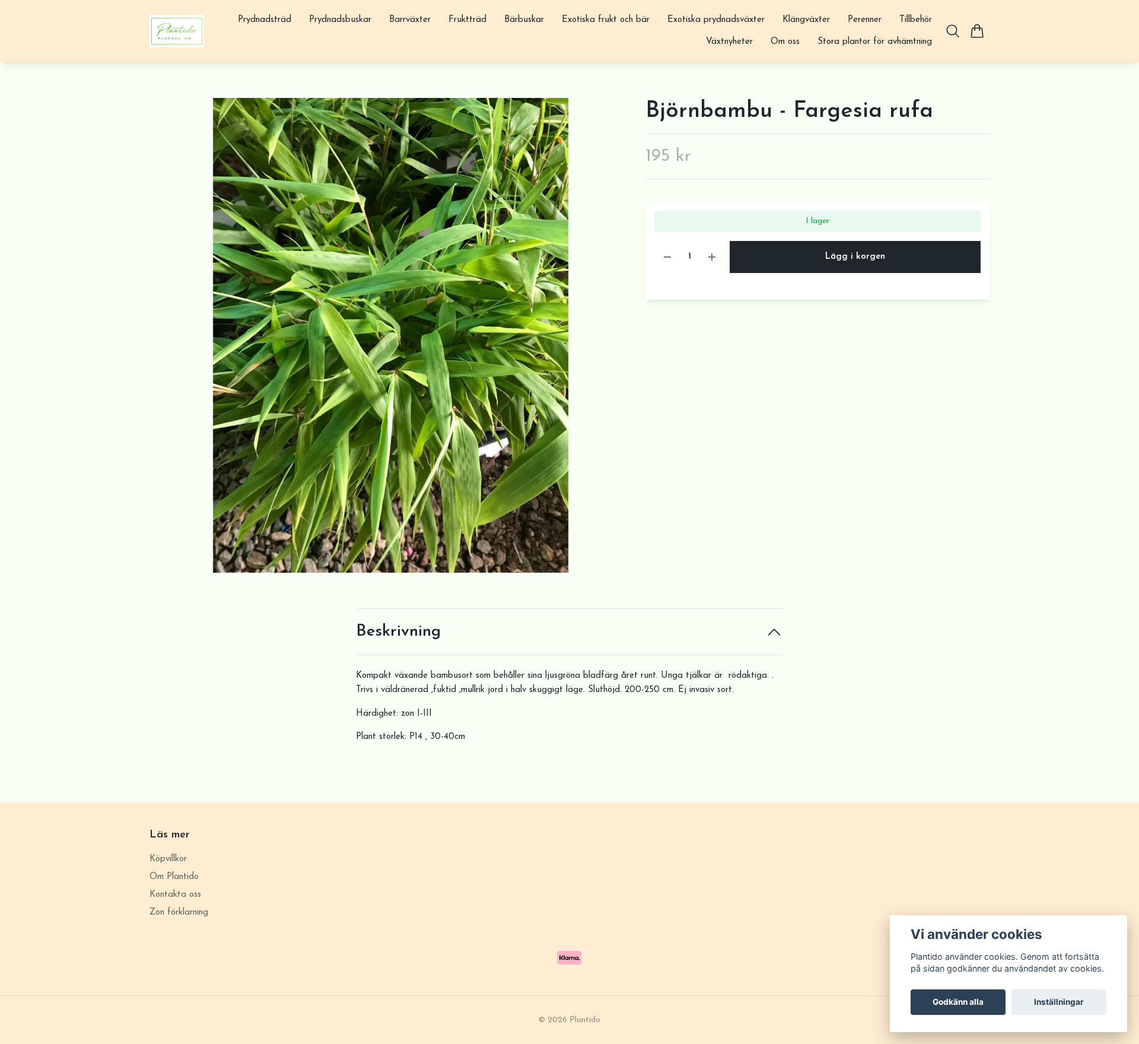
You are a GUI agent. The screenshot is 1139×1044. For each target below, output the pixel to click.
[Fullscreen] (390, 335)
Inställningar (1059, 1002)
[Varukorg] (977, 31)
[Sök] (953, 31)
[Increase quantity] (711, 257)
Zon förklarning (178, 912)
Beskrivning (398, 632)
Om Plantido (174, 876)
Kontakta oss (175, 894)
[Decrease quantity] (667, 257)
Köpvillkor (168, 859)
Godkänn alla (958, 1002)
